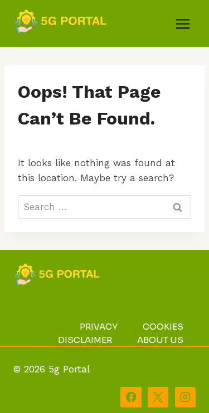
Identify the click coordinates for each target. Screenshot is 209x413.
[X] (158, 397)
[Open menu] (182, 23)
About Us (160, 340)
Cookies (163, 326)
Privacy (99, 326)
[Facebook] (130, 397)
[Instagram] (185, 397)
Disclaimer (85, 340)
